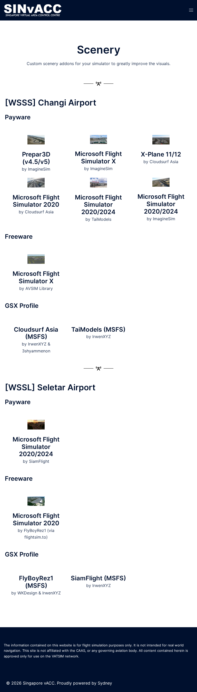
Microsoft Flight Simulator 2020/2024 (98, 205)
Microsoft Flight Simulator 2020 (36, 201)
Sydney (105, 683)
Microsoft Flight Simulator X (98, 157)
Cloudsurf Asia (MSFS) (36, 333)
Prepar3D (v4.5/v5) (36, 158)
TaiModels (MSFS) (98, 329)
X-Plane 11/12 (161, 154)
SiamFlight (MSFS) (98, 578)
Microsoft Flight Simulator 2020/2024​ (160, 204)
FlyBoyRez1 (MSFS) (36, 581)
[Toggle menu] (191, 10)
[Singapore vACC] (33, 9)
